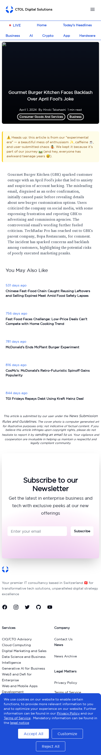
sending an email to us (53, 434)
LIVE (17, 25)
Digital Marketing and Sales (24, 651)
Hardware (87, 35)
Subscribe (82, 531)
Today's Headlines (77, 25)
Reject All (50, 746)
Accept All (33, 733)
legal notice (19, 723)
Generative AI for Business (23, 668)
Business (13, 35)
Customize (67, 733)
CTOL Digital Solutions (33, 9)
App (66, 35)
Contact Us (63, 639)
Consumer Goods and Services (41, 116)
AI (31, 35)
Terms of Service (67, 692)
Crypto (48, 35)
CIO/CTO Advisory (17, 639)
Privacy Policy (65, 683)
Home (42, 25)
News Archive (65, 656)
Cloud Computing (16, 645)
